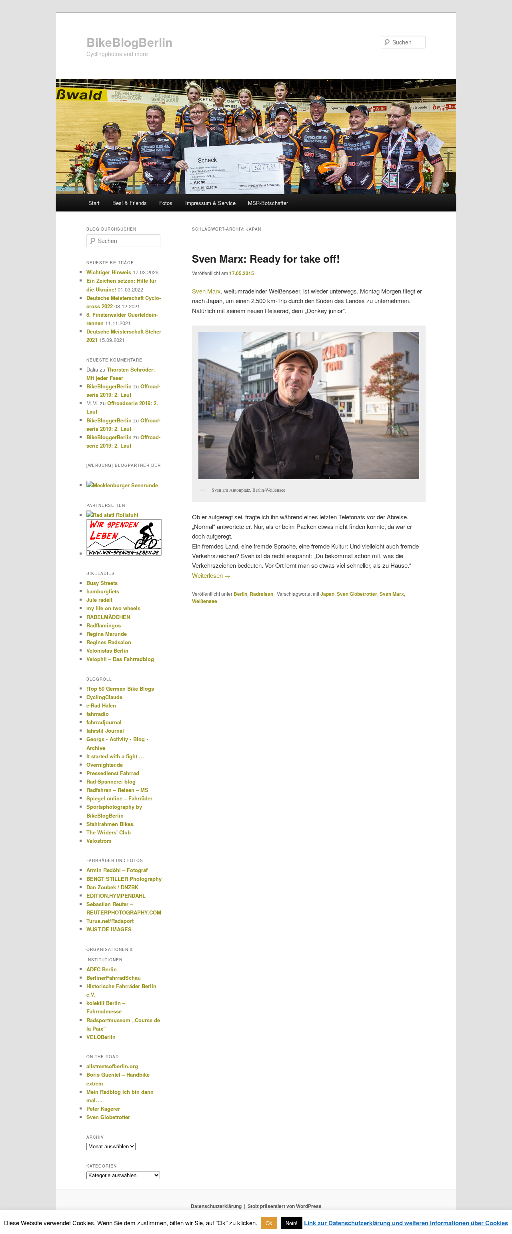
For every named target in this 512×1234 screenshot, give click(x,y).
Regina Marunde (106, 633)
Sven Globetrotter (357, 593)
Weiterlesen (211, 575)
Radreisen (261, 593)
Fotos (165, 203)
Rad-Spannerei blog (111, 781)
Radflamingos (103, 625)
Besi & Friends (129, 203)
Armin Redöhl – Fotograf (117, 870)
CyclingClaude (104, 697)
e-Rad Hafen (101, 705)
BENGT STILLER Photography (124, 878)
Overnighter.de (104, 764)
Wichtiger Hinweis (108, 272)
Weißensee (204, 601)
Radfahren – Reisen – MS (117, 790)
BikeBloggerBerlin (109, 386)
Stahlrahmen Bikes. (110, 824)
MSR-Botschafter (268, 203)
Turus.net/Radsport (110, 920)
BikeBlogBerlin (129, 41)
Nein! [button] (292, 1223)
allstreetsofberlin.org (112, 1066)
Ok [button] (269, 1223)
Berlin (240, 593)
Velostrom (99, 840)
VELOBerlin (101, 1037)
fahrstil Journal (105, 730)
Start (94, 203)
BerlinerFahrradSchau (113, 977)
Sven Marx (206, 291)
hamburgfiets (102, 591)
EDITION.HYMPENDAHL (116, 895)
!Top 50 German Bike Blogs (120, 688)
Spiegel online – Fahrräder (119, 798)
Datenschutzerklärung (216, 1206)
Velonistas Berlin (107, 650)
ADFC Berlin (101, 969)
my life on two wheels (113, 608)
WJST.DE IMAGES (109, 929)
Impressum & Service (210, 203)
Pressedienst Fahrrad (112, 773)
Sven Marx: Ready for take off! (266, 258)
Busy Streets (102, 583)
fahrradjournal (104, 722)
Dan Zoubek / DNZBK (112, 887)
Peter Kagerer (103, 1108)
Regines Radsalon (108, 642)
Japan (327, 593)
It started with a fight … (115, 756)
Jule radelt (99, 599)
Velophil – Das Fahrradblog (120, 659)
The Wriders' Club (108, 832)
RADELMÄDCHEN (108, 617)
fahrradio (97, 713)
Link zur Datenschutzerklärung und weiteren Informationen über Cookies (406, 1222)
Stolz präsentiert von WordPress (285, 1206)
